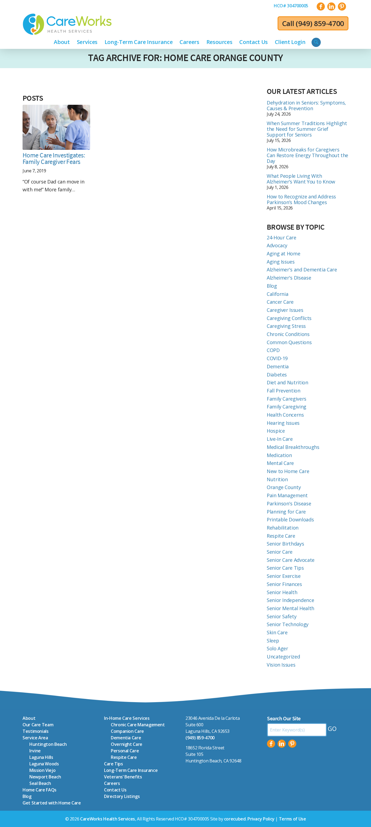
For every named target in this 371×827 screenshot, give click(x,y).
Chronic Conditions (288, 334)
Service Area (35, 738)
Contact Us (115, 790)
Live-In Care (280, 439)
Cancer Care (280, 302)
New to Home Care (288, 471)
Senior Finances (284, 584)
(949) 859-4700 (320, 23)
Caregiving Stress (286, 326)
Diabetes (277, 374)
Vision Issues (281, 664)
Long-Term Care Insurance (131, 770)
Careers (112, 783)
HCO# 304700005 (291, 6)
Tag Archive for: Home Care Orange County (185, 58)
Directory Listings (122, 796)
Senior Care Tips (285, 568)
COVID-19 (277, 358)
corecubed (235, 819)
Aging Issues (281, 261)
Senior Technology (288, 624)
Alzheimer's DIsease (289, 277)
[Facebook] (271, 744)
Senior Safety (281, 616)
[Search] (316, 42)
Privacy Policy (261, 819)
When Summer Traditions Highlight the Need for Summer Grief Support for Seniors (307, 129)
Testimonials (36, 731)
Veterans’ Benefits (123, 777)
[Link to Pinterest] (342, 6)
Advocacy (277, 245)
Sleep (273, 640)
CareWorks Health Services (107, 819)
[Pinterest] (292, 744)
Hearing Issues (283, 423)
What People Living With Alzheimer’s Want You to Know (301, 179)
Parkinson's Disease (289, 503)
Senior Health (282, 592)
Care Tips (113, 764)
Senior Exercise (284, 576)
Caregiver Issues (285, 310)
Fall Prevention (283, 390)
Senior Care (280, 552)
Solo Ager (277, 648)
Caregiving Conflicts (289, 318)
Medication (279, 455)
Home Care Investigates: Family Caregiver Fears (54, 158)
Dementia (278, 366)
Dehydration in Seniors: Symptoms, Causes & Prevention (306, 105)
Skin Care (277, 632)
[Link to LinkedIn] (331, 6)
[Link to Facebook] (321, 6)
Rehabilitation (282, 527)
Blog (272, 286)
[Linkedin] (282, 744)
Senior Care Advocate (291, 560)
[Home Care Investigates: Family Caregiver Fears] (56, 127)
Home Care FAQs (39, 790)
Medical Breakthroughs (293, 447)
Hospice (276, 430)
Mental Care (280, 463)
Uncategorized (283, 656)
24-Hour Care (281, 237)
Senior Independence (290, 600)
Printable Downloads (290, 519)
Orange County (284, 487)
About (29, 718)
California (277, 294)
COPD (273, 350)
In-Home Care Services (126, 718)
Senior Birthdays (285, 543)
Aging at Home (283, 253)
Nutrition (277, 479)
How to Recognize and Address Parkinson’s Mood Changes (301, 199)
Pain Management (287, 495)
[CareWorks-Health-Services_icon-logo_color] (67, 24)
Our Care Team (38, 725)
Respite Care (281, 536)
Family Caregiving (286, 406)
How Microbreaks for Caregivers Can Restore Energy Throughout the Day (307, 155)
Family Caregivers (286, 398)
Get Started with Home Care (52, 803)
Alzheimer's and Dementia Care (302, 269)
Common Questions (289, 342)
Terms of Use (292, 819)
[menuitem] (291, 5)
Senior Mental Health (290, 608)
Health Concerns (285, 414)
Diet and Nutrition (287, 382)
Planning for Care (286, 511)
